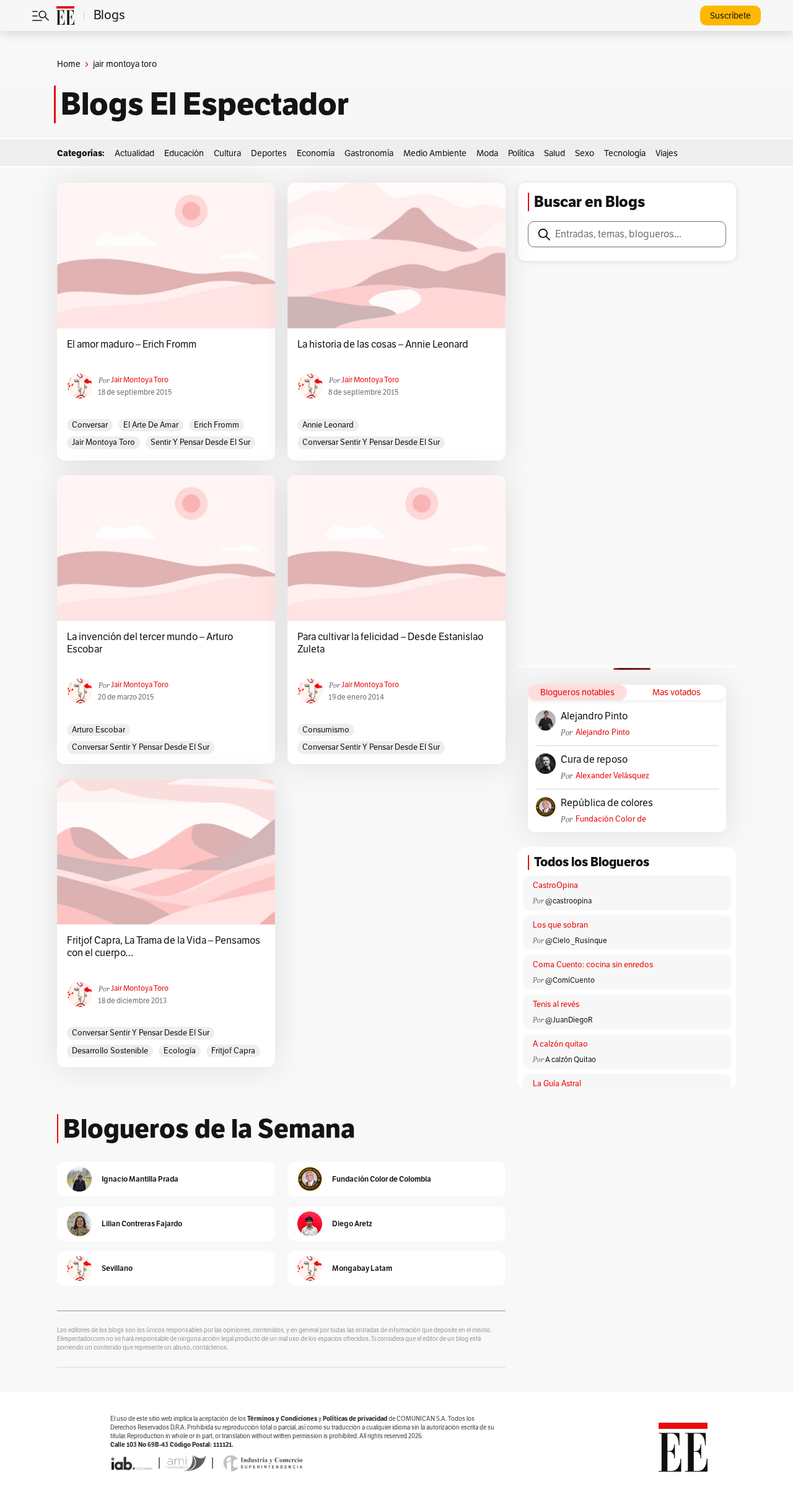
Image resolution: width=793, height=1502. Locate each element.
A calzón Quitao (570, 1059)
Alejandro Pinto (594, 716)
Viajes (666, 153)
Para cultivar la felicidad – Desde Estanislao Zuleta (390, 643)
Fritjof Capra (233, 1051)
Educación (184, 153)
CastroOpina (555, 885)
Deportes (269, 153)
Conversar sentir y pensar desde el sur (371, 442)
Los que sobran (560, 925)
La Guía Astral (557, 1084)
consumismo (325, 730)
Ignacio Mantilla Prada (140, 1179)
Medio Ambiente (435, 153)
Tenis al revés (556, 1004)
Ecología (180, 1051)
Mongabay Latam (362, 1268)
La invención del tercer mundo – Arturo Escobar (150, 643)
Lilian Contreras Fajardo (142, 1223)
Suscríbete (730, 16)
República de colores (607, 803)
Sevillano (117, 1268)
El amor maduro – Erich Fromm (131, 344)
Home (69, 64)
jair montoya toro (103, 442)
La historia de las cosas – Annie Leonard (382, 344)
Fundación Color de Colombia (611, 819)
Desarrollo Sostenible (110, 1051)
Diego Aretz (352, 1223)
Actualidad (134, 153)
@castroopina (568, 901)
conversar (90, 425)
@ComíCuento (570, 980)
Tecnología (625, 153)
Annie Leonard (328, 425)
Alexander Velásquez (612, 776)
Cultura (227, 153)
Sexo (584, 153)
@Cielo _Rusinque (576, 940)
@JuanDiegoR (569, 1020)
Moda (487, 153)
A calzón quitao (560, 1044)
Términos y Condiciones (282, 1419)
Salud (554, 153)
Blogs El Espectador (205, 104)
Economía (316, 153)
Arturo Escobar (98, 730)
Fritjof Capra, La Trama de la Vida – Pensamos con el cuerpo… (163, 946)
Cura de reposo (594, 759)
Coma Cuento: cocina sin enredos (593, 965)
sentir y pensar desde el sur (200, 442)
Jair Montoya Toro (140, 380)
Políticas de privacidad (355, 1419)
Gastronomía (368, 153)
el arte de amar (150, 425)
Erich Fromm (216, 425)
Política (521, 153)
